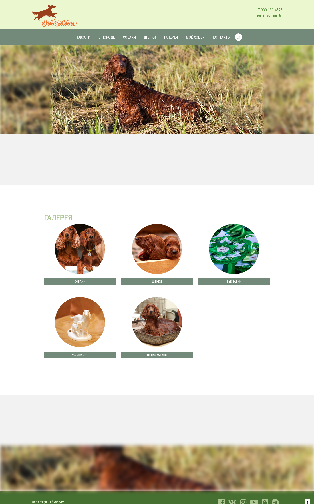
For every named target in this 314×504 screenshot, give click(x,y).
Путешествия (157, 354)
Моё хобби (195, 37)
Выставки (234, 281)
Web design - (47, 502)
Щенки (150, 37)
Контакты (221, 37)
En (238, 37)
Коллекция (80, 354)
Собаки (129, 37)
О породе (106, 37)
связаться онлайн (269, 16)
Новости (82, 37)
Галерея (171, 37)
